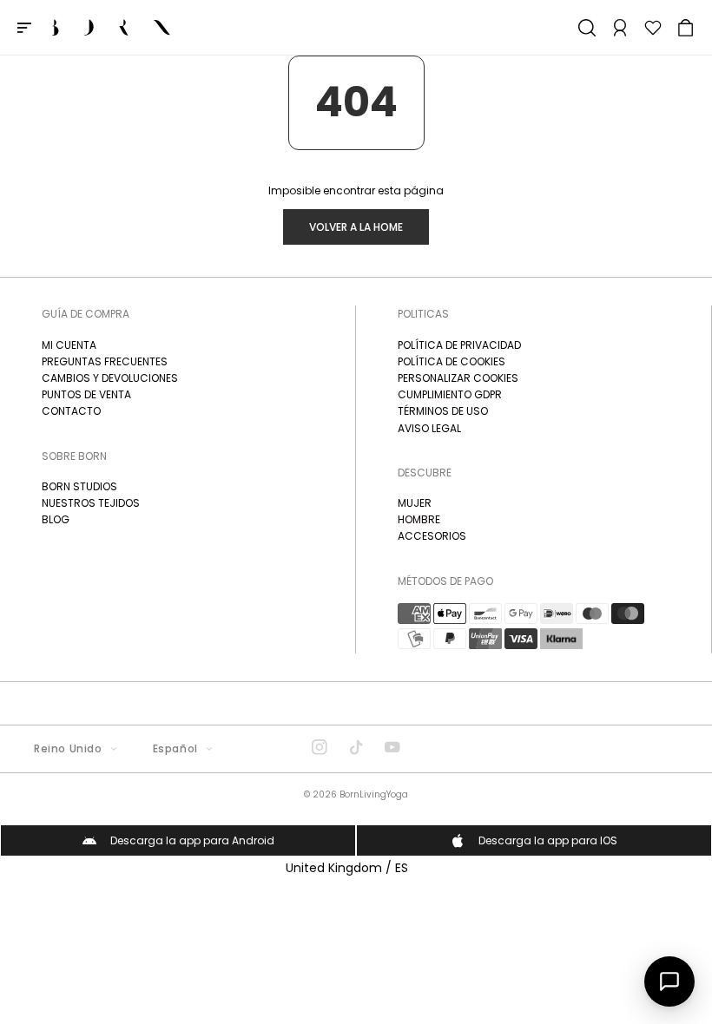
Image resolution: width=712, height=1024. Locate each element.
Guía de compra (85, 313)
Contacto (71, 411)
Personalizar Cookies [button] (458, 378)
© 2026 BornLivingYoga (356, 794)
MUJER (415, 503)
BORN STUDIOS (79, 486)
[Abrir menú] (24, 28)
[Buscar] (587, 28)
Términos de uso (443, 411)
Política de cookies (451, 361)
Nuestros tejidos (91, 503)
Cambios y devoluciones (110, 378)
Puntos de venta (86, 394)
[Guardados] (653, 28)
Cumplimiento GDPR (450, 394)
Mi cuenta (69, 345)
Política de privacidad (459, 345)
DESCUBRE (425, 472)
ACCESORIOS (432, 535)
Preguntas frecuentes (105, 361)
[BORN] (111, 27)
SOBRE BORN (74, 456)
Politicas (423, 313)
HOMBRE (419, 519)
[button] (686, 28)
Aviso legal (429, 428)
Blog (55, 519)
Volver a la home (356, 227)
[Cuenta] (620, 28)
